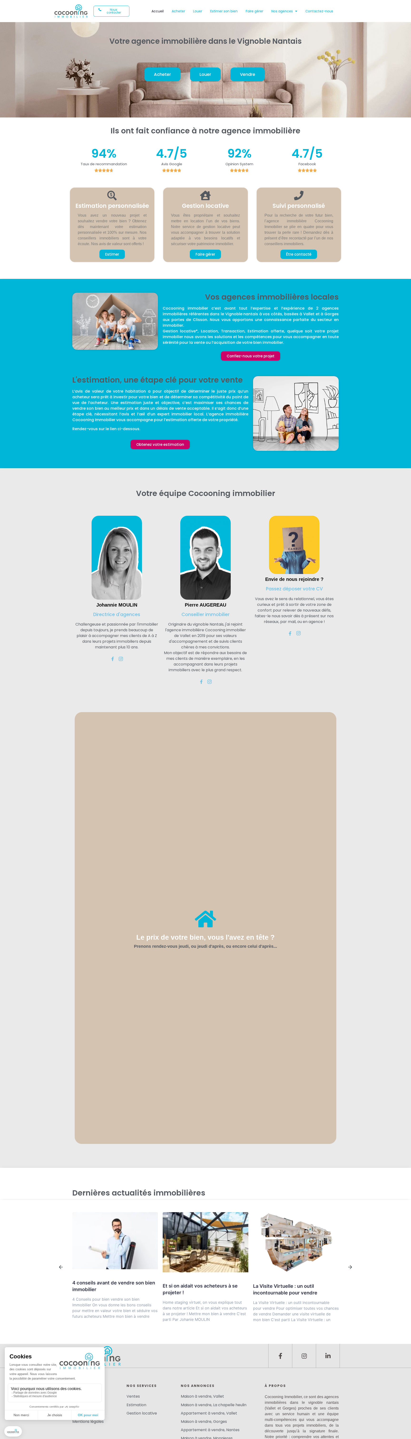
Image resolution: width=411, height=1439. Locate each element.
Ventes (133, 1396)
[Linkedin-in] (328, 1356)
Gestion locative (142, 1413)
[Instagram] (304, 1356)
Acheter (178, 11)
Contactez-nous (319, 11)
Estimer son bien (224, 11)
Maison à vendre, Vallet (202, 1396)
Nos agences (282, 11)
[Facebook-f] (280, 1356)
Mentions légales (88, 1421)
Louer (197, 11)
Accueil (158, 11)
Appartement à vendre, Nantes (210, 1430)
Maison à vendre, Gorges (204, 1421)
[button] (111, 11)
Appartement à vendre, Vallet (209, 1413)
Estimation (136, 1405)
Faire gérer (254, 11)
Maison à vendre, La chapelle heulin (213, 1405)
